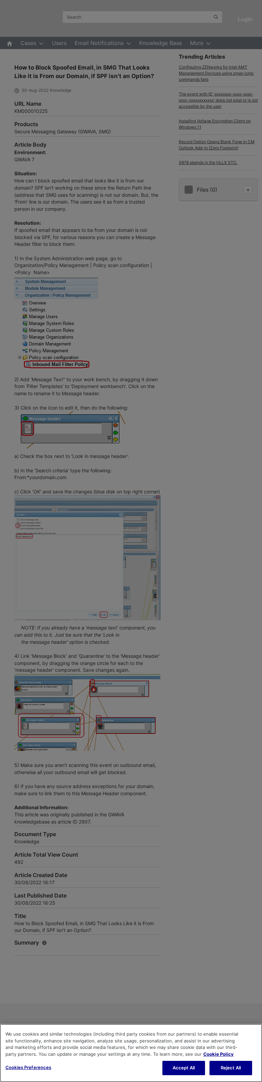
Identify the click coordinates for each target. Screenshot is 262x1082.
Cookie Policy (218, 1054)
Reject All (231, 1067)
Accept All (184, 1067)
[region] (131, 1053)
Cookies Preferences (28, 1067)
